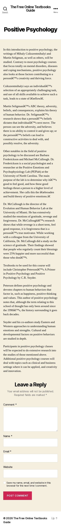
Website (8, 467)
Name (7, 436)
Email (7, 451)
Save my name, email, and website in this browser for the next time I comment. (29, 484)
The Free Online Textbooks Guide (30, 8)
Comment (10, 404)
